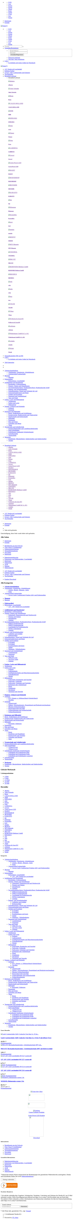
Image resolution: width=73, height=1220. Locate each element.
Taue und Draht (13, 398)
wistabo (7, 850)
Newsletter (8, 552)
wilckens (7, 847)
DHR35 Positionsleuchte (15, 623)
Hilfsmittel (11, 418)
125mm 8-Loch (13, 747)
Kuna (10, 11)
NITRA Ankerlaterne (14, 628)
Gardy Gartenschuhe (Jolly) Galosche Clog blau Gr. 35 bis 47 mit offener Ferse (26, 1038)
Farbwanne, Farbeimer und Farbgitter (19, 683)
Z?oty (10, 14)
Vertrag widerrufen (8, 1179)
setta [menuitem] (9, 495)
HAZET (7, 811)
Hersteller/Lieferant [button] (10, 445)
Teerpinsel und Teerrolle (15, 691)
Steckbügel (11, 690)
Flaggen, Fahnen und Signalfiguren (19, 386)
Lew (9, 4)
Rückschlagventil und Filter (16, 708)
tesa (6, 840)
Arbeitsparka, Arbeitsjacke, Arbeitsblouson (21, 372)
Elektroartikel (9, 379)
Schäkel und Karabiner (15, 394)
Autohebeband (12, 652)
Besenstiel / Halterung (15, 723)
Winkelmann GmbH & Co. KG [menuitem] (17, 505)
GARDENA (8, 806)
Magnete (7, 376)
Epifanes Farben (9, 71)
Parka (10, 592)
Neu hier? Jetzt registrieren (16, 59)
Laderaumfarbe (12, 671)
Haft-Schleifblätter (13, 430)
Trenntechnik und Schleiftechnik (14, 427)
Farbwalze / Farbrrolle (15, 681)
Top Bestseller (9, 74)
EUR (10, 2)
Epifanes (11, 669)
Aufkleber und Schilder (15, 634)
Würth (6, 852)
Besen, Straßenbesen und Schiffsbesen (19, 413)
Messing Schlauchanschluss (16, 707)
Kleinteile (11, 410)
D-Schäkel (11, 642)
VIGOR (7, 842)
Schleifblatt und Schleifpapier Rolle (19, 754)
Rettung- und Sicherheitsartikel (17, 389)
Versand (28, 1211)
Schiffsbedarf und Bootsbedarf (14, 382)
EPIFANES (8, 799)
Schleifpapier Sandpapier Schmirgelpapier (21, 432)
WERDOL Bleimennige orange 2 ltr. (12, 1081)
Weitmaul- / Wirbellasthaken (16, 649)
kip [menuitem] (9, 474)
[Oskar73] (4, 26)
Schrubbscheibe (13, 434)
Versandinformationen (11, 551)
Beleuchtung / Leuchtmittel (16, 381)
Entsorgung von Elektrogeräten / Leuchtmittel (18, 559)
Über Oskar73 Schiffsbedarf (13, 547)
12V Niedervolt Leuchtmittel (13, 69)
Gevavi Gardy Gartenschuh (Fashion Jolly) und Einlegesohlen (27, 595)
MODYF (7, 826)
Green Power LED (10, 809)
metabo (7, 825)
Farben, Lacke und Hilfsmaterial (14, 399)
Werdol (10, 676)
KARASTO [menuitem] (12, 473)
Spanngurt (11, 654)
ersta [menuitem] (9, 457)
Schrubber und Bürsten (15, 737)
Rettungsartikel (12, 635)
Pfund (10, 9)
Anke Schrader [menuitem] (12, 449)
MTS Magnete (9, 828)
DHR (6, 797)
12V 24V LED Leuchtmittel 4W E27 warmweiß (16, 1059)
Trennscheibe (12, 435)
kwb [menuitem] (9, 479)
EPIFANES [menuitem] (11, 456)
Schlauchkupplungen (14, 712)
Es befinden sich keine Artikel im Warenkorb (21, 63)
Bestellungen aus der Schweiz (14, 546)
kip (5, 818)
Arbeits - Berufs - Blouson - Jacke (18, 590)
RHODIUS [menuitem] (11, 491)
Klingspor (8, 819)
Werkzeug (8, 437)
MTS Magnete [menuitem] (12, 485)
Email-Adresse (6, 1204)
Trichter (10, 440)
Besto (6, 794)
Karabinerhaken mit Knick (16, 646)
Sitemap (7, 566)
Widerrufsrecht (9, 568)
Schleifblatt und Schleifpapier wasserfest (20, 756)
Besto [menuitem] (10, 450)
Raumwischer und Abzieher (16, 735)
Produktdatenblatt (6, 1043)
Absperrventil (12, 703)
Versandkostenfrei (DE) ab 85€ (14, 356)
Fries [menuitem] (9, 461)
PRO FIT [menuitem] (11, 488)
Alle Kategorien (9, 362)
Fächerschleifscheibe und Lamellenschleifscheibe (23, 428)
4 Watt (6, 776)
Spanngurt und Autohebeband (17, 396)
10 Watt (7, 783)
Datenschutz (8, 562)
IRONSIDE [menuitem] (12, 471)
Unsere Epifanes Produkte (36, 1112)
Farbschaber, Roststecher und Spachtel (19, 679)
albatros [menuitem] (10, 447)
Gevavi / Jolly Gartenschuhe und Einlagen (17, 72)
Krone (10, 6)
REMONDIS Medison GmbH (14, 833)
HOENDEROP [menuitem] (13, 469)
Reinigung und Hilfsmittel (12, 411)
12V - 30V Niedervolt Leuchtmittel (19, 606)
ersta (6, 801)
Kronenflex (8, 821)
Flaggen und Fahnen (14, 617)
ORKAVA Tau (12, 657)
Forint (10, 12)
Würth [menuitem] (10, 508)
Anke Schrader (9, 792)
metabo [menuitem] (10, 481)
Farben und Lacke (13, 403)
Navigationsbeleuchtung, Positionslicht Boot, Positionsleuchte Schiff (28, 387)
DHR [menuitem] (10, 454)
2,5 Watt (7, 780)
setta (6, 838)
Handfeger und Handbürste (16, 734)
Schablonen (11, 688)
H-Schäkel (11, 644)
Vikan (10, 425)
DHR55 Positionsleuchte (15, 625)
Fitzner (7, 802)
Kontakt (7, 22)
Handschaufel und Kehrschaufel (18, 416)
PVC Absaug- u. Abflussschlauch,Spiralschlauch (23, 698)
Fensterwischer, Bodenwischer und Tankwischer (22, 415)
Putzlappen (11, 420)
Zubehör (10, 620)
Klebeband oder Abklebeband (17, 685)
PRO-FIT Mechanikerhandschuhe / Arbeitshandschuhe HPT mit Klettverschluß (26, 1049)
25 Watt (7, 781)
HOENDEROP (9, 813)
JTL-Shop (15, 1217)
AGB (6, 564)
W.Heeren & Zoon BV (11, 845)
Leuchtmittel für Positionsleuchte (18, 627)
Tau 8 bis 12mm (13, 659)
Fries (6, 804)
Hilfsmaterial (12, 405)
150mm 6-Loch (13, 749)
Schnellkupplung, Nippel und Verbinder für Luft (22, 391)
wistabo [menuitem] (10, 507)
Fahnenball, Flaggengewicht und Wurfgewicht (22, 615)
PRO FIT (7, 831)
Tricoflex (11, 700)
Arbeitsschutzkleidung (11, 370)
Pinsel (10, 686)
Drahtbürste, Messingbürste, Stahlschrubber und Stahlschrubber (27, 439)
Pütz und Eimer (13, 422)
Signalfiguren (12, 618)
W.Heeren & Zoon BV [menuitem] (15, 502)
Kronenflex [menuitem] (11, 478)
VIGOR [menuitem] (10, 498)
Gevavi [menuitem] (10, 464)
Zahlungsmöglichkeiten (12, 549)
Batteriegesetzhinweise (11, 557)
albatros (7, 790)
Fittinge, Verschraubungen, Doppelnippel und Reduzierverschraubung (29, 705)
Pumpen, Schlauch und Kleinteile (15, 406)
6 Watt (6, 778)
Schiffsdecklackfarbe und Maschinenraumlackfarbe (23, 673)
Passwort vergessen (14, 57)
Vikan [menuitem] (10, 500)
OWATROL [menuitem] (12, 486)
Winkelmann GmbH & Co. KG (14, 848)
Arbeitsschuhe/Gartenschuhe (17, 374)
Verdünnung (12, 401)
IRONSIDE (8, 814)
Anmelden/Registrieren (17, 54)
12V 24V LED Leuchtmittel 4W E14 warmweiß (16, 1070)
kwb (6, 823)
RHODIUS (8, 835)
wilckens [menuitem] (11, 503)
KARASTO (8, 816)
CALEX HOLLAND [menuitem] (15, 452)
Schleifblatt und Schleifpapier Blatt (18, 752)
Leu (9, 16)
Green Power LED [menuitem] (14, 466)
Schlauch (11, 408)
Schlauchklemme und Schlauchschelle (19, 710)
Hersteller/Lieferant (10, 76)
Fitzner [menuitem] (10, 459)
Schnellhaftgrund (13, 674)
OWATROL (8, 830)
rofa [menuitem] (9, 493)
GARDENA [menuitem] (12, 462)
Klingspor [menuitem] (11, 476)
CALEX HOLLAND (11, 796)
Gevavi (7, 807)
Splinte (10, 647)
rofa (6, 837)
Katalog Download (10, 579)
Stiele (10, 739)
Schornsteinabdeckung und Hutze (18, 393)
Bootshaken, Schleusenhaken (17, 384)
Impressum (8, 21)
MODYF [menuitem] (11, 483)
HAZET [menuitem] (10, 467)
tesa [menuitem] (9, 496)
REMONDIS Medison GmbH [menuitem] (17, 490)
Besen (10, 732)
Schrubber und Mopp (14, 423)
